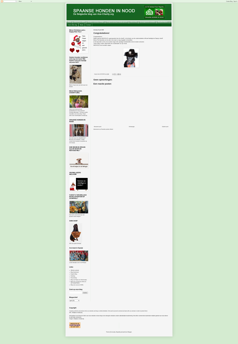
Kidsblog (73, 276)
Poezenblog (74, 277)
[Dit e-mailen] (113, 74)
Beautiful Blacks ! (163, 22)
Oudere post (165, 126)
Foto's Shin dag (72, 25)
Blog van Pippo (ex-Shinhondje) (79, 279)
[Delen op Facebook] (118, 74)
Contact (88, 25)
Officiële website (75, 270)
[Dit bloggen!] (115, 74)
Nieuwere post (97, 126)
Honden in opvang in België (96, 22)
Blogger (130, 332)
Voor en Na (133, 22)
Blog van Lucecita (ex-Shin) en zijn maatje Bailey (78, 282)
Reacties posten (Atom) (107, 129)
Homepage (132, 126)
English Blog (74, 274)
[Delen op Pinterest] (120, 74)
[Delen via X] (117, 74)
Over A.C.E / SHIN (79, 22)
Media (81, 25)
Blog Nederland (75, 272)
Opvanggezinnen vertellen (147, 22)
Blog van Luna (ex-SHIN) (77, 285)
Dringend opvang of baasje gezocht (117, 22)
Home (69, 22)
